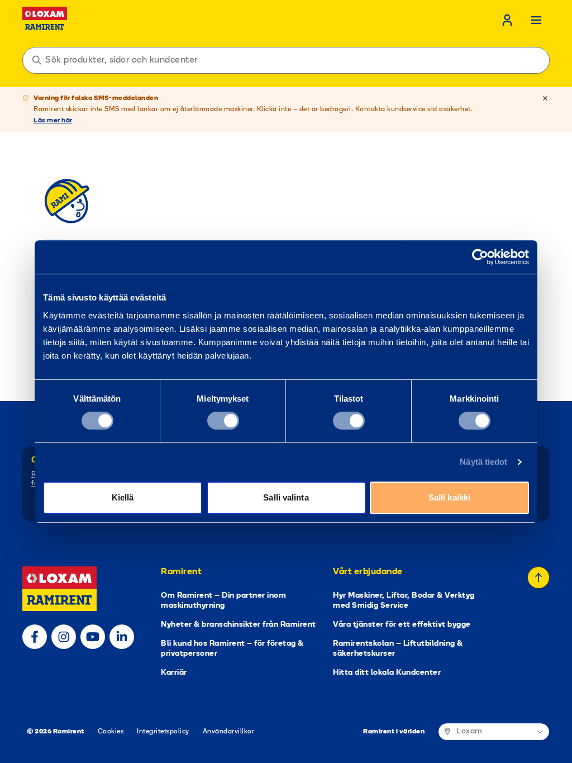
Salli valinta (285, 497)
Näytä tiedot (483, 461)
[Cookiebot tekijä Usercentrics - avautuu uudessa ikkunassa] (480, 257)
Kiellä (123, 497)
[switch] (223, 421)
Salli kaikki (449, 497)
